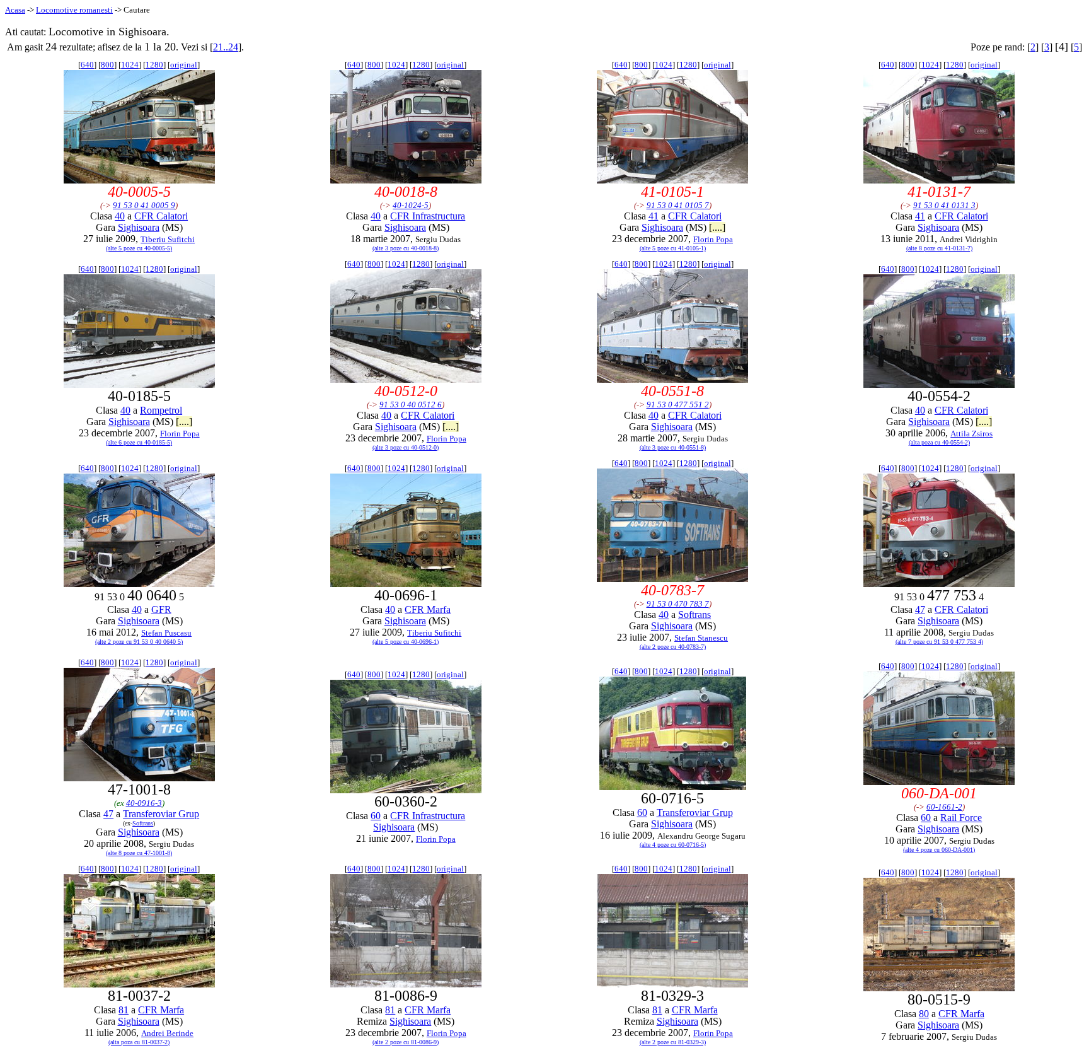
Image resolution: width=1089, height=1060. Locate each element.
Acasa (15, 10)
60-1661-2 (944, 807)
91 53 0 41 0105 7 (678, 205)
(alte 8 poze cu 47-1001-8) (139, 852)
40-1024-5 (411, 205)
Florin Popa (713, 239)
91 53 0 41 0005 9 (144, 205)
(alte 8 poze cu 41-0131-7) (939, 248)
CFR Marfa (428, 609)
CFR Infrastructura (427, 216)
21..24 (225, 47)
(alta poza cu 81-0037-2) (139, 1042)
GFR (161, 609)
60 (376, 815)
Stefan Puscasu (166, 633)
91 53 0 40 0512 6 (410, 404)
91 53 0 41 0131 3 (944, 205)
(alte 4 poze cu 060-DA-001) (939, 849)
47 (920, 609)
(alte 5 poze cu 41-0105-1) (673, 248)
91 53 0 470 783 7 (678, 604)
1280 (154, 64)
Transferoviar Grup (161, 813)
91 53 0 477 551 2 (678, 404)
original (183, 64)
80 (924, 1013)
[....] (717, 227)
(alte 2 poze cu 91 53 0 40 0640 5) (139, 641)
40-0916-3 (144, 803)
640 (87, 64)
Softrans (694, 614)
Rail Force (961, 817)
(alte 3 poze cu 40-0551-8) (673, 447)
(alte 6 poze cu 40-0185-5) (139, 442)
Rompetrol (161, 410)
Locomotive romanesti (74, 10)
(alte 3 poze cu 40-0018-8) (405, 248)
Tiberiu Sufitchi (168, 239)
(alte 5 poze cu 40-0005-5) (139, 248)
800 (107, 64)
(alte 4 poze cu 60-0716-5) (673, 844)
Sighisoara (138, 227)
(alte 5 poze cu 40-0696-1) (405, 641)
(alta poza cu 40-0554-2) (939, 442)
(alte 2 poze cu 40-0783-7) (673, 646)
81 (123, 1010)
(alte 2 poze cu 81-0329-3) (673, 1042)
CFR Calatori (161, 216)
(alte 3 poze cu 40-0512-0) (405, 447)
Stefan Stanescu (701, 638)
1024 (130, 64)
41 (653, 216)
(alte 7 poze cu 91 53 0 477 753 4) (939, 641)
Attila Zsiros (971, 433)
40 (120, 216)
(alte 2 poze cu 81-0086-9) (405, 1042)
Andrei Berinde (167, 1033)
